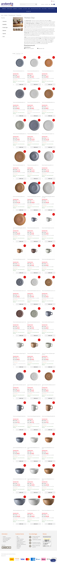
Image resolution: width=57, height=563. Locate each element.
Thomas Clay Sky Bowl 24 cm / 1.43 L (19, 510)
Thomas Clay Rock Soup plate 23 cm (47, 165)
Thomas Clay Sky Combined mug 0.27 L (48, 322)
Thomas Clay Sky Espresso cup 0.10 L (33, 227)
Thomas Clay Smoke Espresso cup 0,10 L (48, 259)
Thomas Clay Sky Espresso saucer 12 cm (19, 290)
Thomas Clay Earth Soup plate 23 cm (19, 196)
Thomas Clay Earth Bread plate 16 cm (48, 70)
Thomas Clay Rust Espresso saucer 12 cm (19, 322)
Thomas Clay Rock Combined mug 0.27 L (19, 353)
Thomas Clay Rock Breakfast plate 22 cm (33, 102)
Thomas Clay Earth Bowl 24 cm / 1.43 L (48, 510)
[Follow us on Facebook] (5, 547)
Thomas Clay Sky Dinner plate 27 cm (33, 133)
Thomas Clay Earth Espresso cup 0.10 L (19, 259)
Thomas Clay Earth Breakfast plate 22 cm (48, 102)
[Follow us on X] (3, 547)
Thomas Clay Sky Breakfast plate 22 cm (19, 102)
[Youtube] (7, 547)
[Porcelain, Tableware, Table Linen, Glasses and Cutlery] (7, 4)
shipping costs (16, 79)
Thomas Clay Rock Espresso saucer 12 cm (34, 290)
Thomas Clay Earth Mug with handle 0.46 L (48, 416)
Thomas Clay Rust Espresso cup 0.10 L (33, 259)
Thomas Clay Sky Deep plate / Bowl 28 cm (34, 196)
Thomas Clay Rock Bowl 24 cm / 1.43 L (33, 510)
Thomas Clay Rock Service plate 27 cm (48, 133)
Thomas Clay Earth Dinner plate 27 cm (19, 165)
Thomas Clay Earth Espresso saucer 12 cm (48, 290)
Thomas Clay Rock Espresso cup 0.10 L (48, 227)
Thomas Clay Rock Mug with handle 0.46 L (34, 416)
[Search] (36, 4)
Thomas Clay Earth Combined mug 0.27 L (33, 353)
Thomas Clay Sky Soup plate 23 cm (32, 165)
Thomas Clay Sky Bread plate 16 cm (18, 70)
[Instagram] (10, 547)
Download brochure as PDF (30, 45)
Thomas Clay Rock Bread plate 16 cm (33, 70)
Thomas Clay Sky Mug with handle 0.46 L (19, 416)
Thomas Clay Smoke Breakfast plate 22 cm (19, 133)
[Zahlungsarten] (32, 559)
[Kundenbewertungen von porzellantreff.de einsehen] (47, 536)
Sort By (14, 53)
